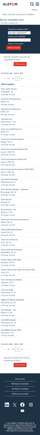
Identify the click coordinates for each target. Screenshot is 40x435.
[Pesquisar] (32, 4)
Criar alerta (21, 64)
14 (22, 78)
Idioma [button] (34, 10)
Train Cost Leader (7, 290)
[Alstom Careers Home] (9, 4)
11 (8, 78)
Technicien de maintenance (11, 99)
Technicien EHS (6, 119)
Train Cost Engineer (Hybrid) (11, 279)
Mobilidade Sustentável (20, 383)
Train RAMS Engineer (8, 320)
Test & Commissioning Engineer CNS (14, 149)
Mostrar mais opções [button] (15, 43)
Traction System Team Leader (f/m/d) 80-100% (18, 269)
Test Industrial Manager (9, 179)
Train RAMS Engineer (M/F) (11, 330)
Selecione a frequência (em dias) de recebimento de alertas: (17, 58)
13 (18, 78)
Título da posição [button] (7, 84)
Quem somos (20, 379)
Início (4, 14)
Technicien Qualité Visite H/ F (12, 129)
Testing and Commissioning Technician (15, 219)
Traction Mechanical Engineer (11, 249)
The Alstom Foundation (20, 389)
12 (13, 78)
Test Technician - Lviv (8, 209)
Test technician (6, 199)
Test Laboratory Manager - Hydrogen (14, 189)
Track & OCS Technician (9, 239)
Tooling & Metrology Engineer (11, 229)
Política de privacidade (20, 394)
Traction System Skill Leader (11, 259)
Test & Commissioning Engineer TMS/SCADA (17, 169)
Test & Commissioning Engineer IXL (14, 159)
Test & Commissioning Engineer (12, 139)
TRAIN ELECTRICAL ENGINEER (12, 300)
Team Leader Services (9, 89)
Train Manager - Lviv (8, 310)
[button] (37, 4)
